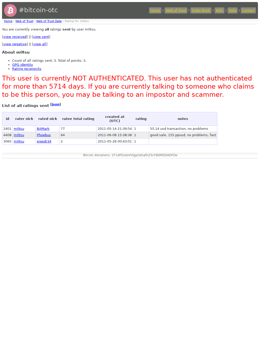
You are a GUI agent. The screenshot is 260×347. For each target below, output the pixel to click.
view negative (15, 44)
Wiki (219, 10)
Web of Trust (176, 10)
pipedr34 (44, 141)
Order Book (201, 10)
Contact (248, 10)
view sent (41, 37)
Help (232, 10)
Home (155, 10)
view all (39, 44)
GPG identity (22, 65)
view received (14, 37)
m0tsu (19, 129)
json (55, 104)
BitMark (43, 129)
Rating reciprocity (26, 69)
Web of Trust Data (49, 21)
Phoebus (44, 135)
